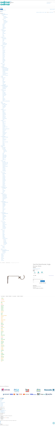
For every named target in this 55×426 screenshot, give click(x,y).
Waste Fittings (4, 228)
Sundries (5, 18)
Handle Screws (4, 159)
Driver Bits (5, 240)
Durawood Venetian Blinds (5, 69)
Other (3, 200)
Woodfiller (5, 20)
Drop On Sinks (4, 222)
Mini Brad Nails (4, 188)
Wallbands (4, 217)
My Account (37, 12)
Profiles (3, 40)
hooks (3, 97)
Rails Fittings (4, 42)
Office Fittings (4, 251)
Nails (3, 189)
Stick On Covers (4, 129)
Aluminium (5, 150)
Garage (3, 218)
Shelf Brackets (4, 215)
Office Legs (4, 178)
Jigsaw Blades (5, 242)
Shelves (3, 214)
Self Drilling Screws (5, 132)
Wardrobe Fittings (4, 44)
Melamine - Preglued (5, 104)
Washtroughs (4, 226)
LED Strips (4, 115)
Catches (3, 91)
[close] (0, 0)
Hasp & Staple (4, 95)
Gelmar (3, 15)
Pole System (4, 54)
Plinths (3, 53)
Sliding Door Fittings (5, 43)
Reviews (10, 296)
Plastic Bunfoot (4, 180)
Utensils (3, 58)
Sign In (43, 12)
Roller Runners (4, 198)
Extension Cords (4, 114)
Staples (3, 192)
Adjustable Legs (4, 173)
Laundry (3, 39)
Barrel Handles (4, 149)
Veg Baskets (4, 59)
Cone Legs (4, 175)
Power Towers (4, 117)
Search (10, 1)
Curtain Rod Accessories (5, 73)
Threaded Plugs (4, 84)
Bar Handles (4, 148)
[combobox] (51, 2)
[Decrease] (33, 280)
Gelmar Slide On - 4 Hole (5, 163)
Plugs (3, 80)
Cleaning (3, 61)
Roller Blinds (4, 71)
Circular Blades (5, 243)
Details (7, 296)
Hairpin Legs (4, 176)
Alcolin (3, 19)
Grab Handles (4, 33)
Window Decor (3, 262)
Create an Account (51, 12)
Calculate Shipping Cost (51, 275)
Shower (3, 35)
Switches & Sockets (5, 118)
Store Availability (3, 296)
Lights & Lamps (4, 116)
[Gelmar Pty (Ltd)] (5, 3)
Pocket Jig (4, 236)
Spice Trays (4, 56)
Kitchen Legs (4, 177)
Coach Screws (4, 130)
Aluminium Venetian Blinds (5, 68)
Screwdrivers (4, 237)
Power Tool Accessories (5, 238)
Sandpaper (4, 203)
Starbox (3, 199)
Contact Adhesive (6, 17)
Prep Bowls (4, 225)
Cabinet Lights (4, 113)
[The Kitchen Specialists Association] (27, 392)
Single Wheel (4, 81)
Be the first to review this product (36, 268)
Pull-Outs (4, 55)
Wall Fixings (4, 134)
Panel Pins (4, 191)
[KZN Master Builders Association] (38, 392)
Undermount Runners (5, 197)
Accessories (4, 31)
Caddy (3, 32)
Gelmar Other (4, 165)
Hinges (3, 96)
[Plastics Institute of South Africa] (16, 392)
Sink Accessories (4, 227)
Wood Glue (5, 16)
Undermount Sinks (5, 224)
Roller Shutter (4, 252)
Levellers (3, 79)
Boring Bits (5, 241)
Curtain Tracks (4, 74)
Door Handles (4, 92)
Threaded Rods (4, 133)
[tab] (2, 296)
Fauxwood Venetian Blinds (5, 70)
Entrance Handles (4, 94)
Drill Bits (5, 239)
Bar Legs (3, 174)
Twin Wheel (4, 82)
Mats (3, 34)
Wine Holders (4, 60)
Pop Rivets (4, 131)
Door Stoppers (4, 93)
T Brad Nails (4, 190)
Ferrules (3, 78)
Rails (3, 41)
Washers (3, 135)
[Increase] (33, 282)
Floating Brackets (4, 216)
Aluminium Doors (4, 38)
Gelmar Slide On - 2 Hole (5, 162)
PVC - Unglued (4, 105)
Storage (3, 62)
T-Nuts (3, 83)
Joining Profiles (4, 106)
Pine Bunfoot (4, 179)
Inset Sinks (4, 223)
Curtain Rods (4, 72)
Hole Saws (5, 244)
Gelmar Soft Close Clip (5, 164)
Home (0, 262)
